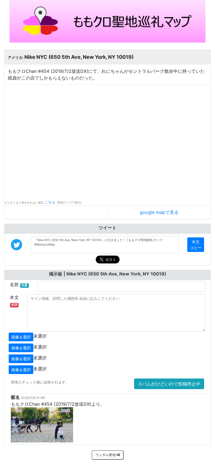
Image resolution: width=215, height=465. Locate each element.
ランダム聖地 (105, 455)
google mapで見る (159, 212)
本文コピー (196, 244)
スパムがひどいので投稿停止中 (169, 384)
